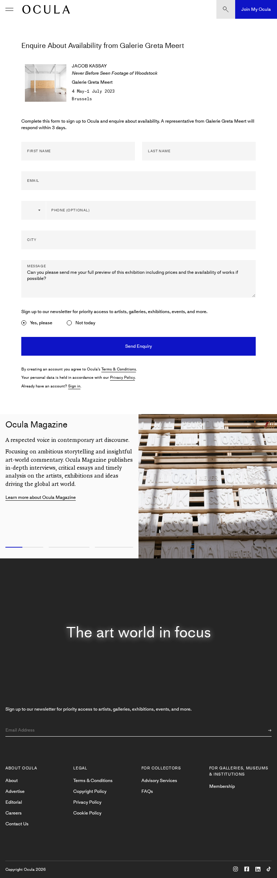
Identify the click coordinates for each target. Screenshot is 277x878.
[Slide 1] (23, 547)
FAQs (147, 791)
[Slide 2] (69, 547)
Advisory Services (159, 780)
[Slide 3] (115, 547)
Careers (13, 813)
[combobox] (34, 210)
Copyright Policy (89, 791)
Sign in (74, 386)
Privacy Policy (122, 377)
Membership (222, 786)
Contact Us (16, 823)
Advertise (15, 791)
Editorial (13, 802)
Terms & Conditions (118, 369)
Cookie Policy (87, 813)
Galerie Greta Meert (92, 82)
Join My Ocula (256, 9)
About (11, 780)
